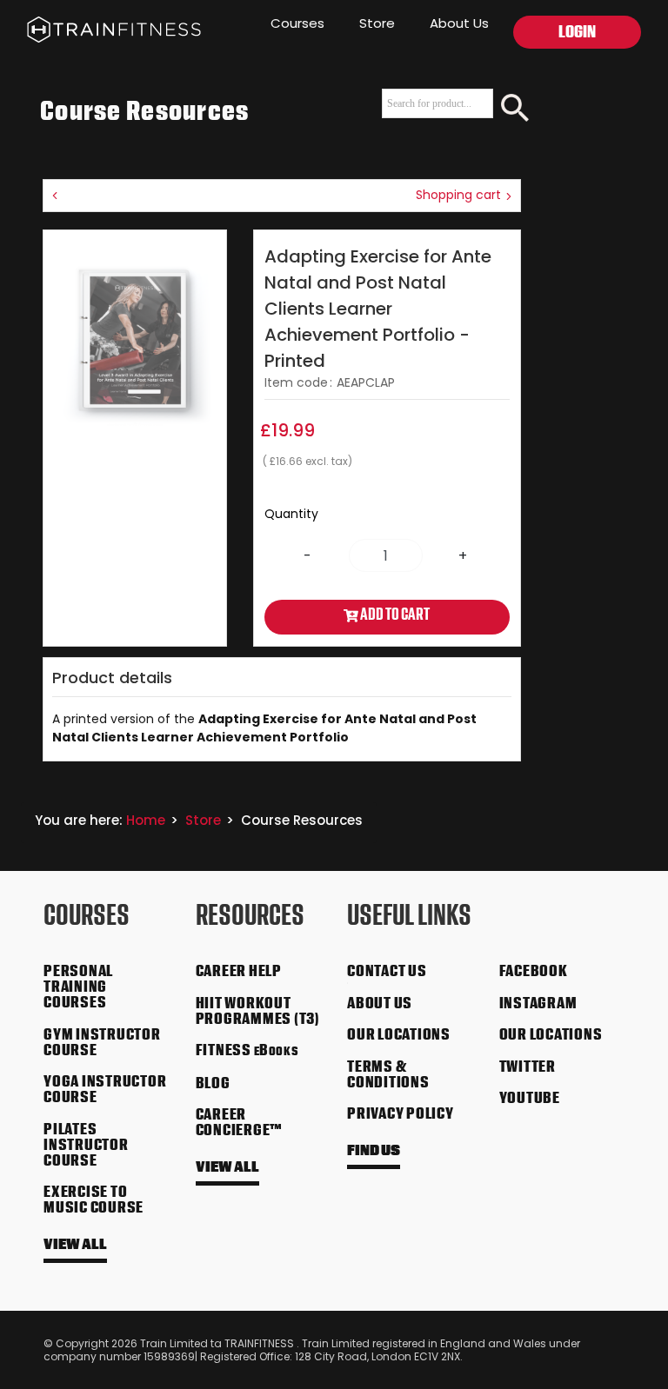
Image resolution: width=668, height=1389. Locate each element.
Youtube (529, 1099)
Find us (373, 1152)
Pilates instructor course (86, 1146)
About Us (459, 23)
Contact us (387, 972)
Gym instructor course (102, 1044)
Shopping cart (460, 194)
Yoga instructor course (104, 1091)
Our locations (399, 1036)
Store (377, 23)
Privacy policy (400, 1115)
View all (75, 1246)
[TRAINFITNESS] (100, 26)
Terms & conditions (388, 1076)
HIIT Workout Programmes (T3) (258, 1012)
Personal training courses (78, 988)
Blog (213, 1085)
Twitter (527, 1068)
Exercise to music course (93, 1201)
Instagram (538, 1005)
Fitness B (247, 1052)
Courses (297, 23)
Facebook (533, 972)
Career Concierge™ (240, 1124)
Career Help (239, 972)
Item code (296, 382)
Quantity (291, 513)
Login (577, 34)
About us (379, 1005)
